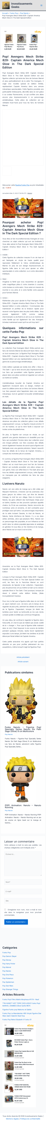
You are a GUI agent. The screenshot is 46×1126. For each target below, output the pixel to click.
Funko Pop (6, 953)
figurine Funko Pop (22, 185)
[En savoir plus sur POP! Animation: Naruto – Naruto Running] (20, 779)
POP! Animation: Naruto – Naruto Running (23, 806)
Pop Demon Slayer (9, 956)
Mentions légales (12, 1119)
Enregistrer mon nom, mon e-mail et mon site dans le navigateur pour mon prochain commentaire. (23, 912)
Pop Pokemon (7, 978)
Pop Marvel (6, 967)
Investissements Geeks (21, 5)
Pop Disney (6, 960)
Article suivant (23, 662)
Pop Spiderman (8, 982)
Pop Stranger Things (10, 989)
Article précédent (23, 657)
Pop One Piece (8, 975)
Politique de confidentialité (30, 1119)
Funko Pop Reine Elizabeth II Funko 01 (16, 1020)
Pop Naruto (9, 734)
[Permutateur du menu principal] (41, 5)
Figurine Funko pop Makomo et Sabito (16, 1010)
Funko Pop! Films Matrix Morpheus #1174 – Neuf (20, 999)
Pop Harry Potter (8, 964)
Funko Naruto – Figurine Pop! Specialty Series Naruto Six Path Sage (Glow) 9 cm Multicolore (23, 729)
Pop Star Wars (7, 986)
